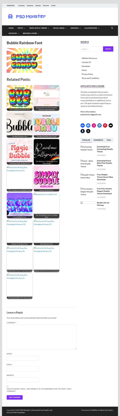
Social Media (58, 28)
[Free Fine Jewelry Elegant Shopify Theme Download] (88, 189)
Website (10, 375)
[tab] (86, 140)
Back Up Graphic (107, 410)
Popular (86, 140)
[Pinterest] (105, 125)
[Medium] (111, 125)
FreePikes (93, 410)
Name (10, 354)
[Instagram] (94, 125)
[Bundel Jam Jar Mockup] (88, 203)
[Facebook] (88, 125)
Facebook (21, 5)
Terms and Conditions (90, 78)
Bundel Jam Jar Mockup (103, 203)
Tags (109, 140)
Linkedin (38, 5)
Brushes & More (30, 33)
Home (11, 28)
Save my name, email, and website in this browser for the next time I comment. (39, 390)
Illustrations (90, 28)
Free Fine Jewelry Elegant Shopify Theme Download (104, 191)
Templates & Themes (38, 28)
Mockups (13, 33)
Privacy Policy (87, 74)
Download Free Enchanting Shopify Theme (105, 149)
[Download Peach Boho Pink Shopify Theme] (88, 161)
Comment (12, 323)
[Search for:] (97, 49)
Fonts (20, 28)
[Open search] (112, 28)
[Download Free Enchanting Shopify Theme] (88, 147)
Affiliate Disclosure (89, 58)
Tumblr (53, 5)
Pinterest (46, 5)
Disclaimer (86, 66)
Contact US (86, 62)
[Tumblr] (83, 131)
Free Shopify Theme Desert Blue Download (105, 177)
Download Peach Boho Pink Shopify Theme (104, 163)
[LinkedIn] (99, 125)
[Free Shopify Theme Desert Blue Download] (88, 175)
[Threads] (88, 131)
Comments (98, 140)
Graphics (74, 28)
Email (10, 364)
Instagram (30, 5)
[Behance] (83, 125)
